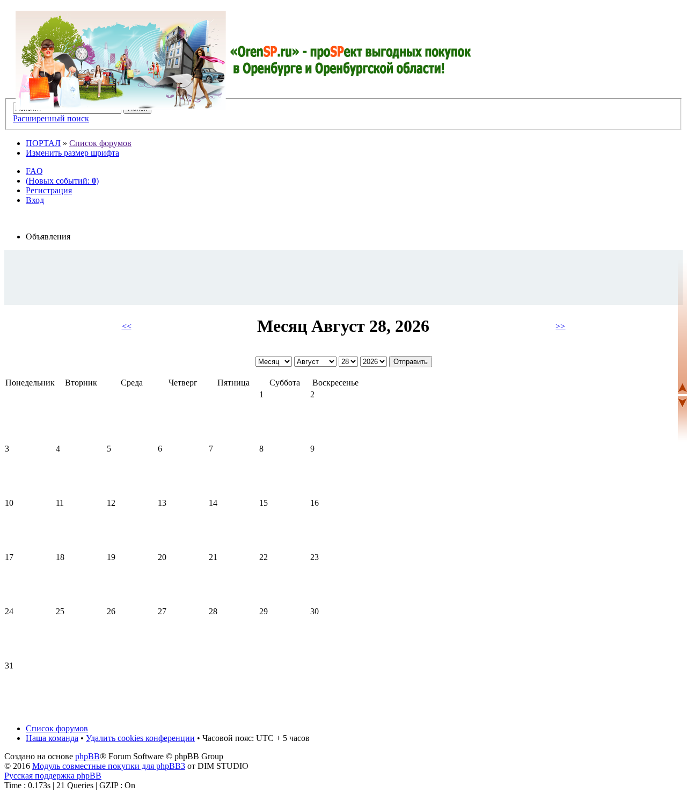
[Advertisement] (343, 277)
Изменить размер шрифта (72, 152)
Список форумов (100, 143)
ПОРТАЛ (43, 143)
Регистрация (49, 190)
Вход (35, 200)
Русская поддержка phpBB (52, 775)
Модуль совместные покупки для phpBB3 (108, 765)
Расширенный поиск (51, 118)
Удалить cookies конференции (140, 738)
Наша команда (52, 738)
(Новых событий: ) (62, 180)
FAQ (34, 171)
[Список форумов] (244, 60)
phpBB (87, 756)
